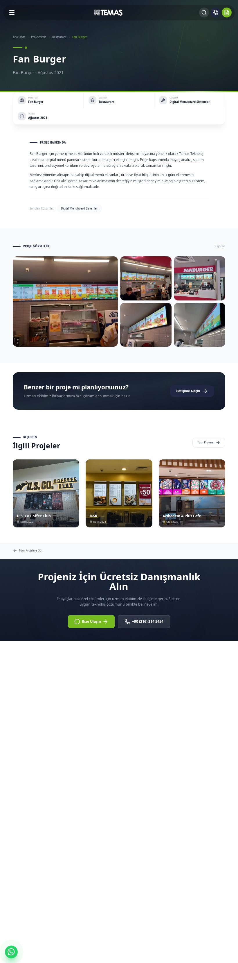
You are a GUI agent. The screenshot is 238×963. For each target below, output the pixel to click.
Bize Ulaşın (91, 621)
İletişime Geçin (188, 391)
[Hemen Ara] (215, 12)
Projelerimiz (38, 37)
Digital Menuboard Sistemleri (79, 208)
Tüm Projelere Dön (31, 550)
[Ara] (204, 12)
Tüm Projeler (205, 442)
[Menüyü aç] (11, 12)
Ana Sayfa (19, 37)
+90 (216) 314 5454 (147, 621)
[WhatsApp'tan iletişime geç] (11, 952)
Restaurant (59, 37)
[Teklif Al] (227, 12)
